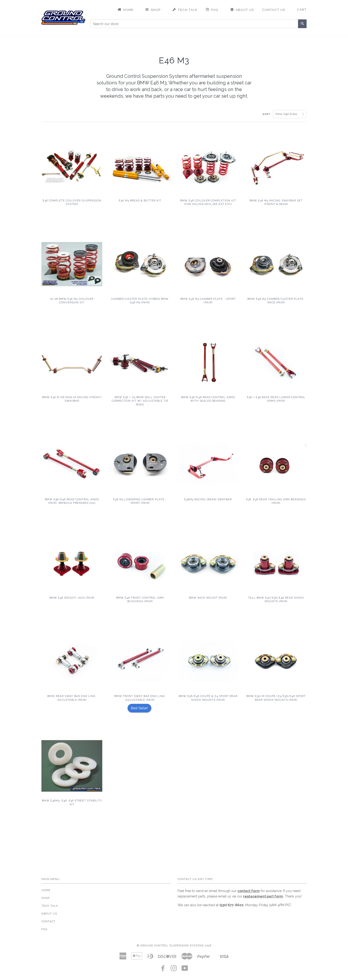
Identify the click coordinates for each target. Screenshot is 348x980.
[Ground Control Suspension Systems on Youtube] (185, 969)
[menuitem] (126, 9)
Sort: (267, 114)
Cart (302, 9)
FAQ (44, 929)
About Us (49, 913)
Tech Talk (49, 905)
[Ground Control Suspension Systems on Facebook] (163, 969)
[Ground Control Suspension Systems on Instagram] (174, 969)
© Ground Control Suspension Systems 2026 (174, 945)
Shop (45, 898)
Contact (48, 921)
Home (45, 890)
